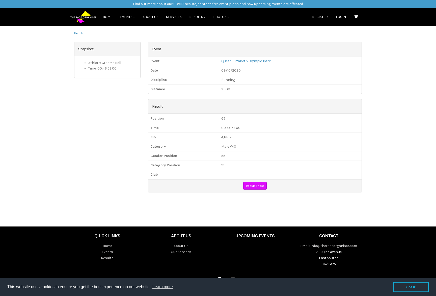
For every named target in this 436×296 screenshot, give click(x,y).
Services (174, 17)
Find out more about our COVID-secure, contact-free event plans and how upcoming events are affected (218, 4)
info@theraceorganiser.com (334, 246)
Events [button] (126, 17)
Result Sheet (255, 186)
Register (320, 17)
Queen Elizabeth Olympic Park (246, 61)
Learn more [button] (162, 287)
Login (341, 17)
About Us (150, 17)
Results (79, 33)
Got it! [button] (411, 287)
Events (107, 252)
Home (108, 17)
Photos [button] (220, 17)
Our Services (181, 252)
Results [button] (196, 17)
